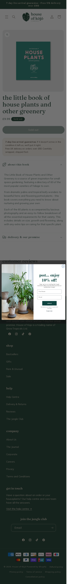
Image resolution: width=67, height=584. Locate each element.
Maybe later (48, 311)
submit (48, 303)
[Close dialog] (62, 266)
